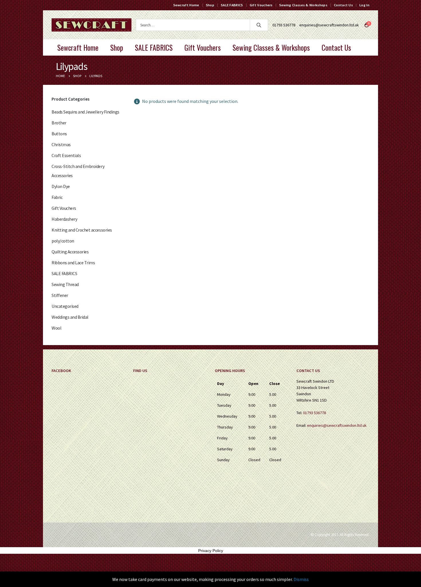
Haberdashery (64, 219)
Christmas (61, 144)
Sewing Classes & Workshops (303, 5)
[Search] (259, 25)
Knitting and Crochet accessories (82, 230)
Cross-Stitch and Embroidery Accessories (78, 170)
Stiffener (60, 295)
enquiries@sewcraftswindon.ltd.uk (329, 25)
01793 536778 (314, 412)
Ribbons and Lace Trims (73, 262)
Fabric (57, 197)
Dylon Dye (61, 186)
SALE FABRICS (232, 5)
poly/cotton (63, 241)
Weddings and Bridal (70, 317)
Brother (59, 123)
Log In (364, 5)
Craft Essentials (66, 155)
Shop (210, 5)
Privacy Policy (210, 550)
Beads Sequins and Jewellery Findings (85, 112)
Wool (56, 328)
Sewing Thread (65, 284)
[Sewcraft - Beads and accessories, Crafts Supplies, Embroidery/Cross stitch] (91, 25)
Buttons (59, 133)
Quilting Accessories (70, 252)
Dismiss (301, 579)
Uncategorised (65, 306)
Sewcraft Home (186, 5)
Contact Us (343, 5)
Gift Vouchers (261, 5)
